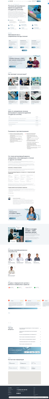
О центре (17, 1)
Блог (24, 1)
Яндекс (12, 287)
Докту (38, 287)
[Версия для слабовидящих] (48, 3)
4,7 (36, 287)
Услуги (14, 1)
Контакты (26, 1)
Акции (22, 1)
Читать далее (10, 89)
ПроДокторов (30, 287)
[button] (39, 1)
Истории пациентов (36, 394)
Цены (19, 1)
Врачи (20, 1)
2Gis (20, 287)
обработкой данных (24, 397)
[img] (9, 287)
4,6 (27, 287)
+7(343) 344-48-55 (12, 363)
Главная (9, 4)
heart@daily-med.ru (23, 363)
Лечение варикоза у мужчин (16, 4)
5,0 (10, 287)
